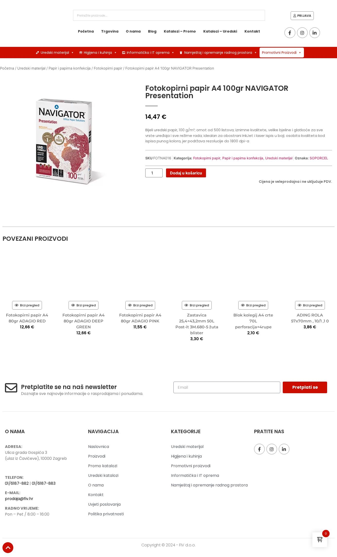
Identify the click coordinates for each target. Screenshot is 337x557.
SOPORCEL (319, 158)
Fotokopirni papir (108, 68)
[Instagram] (302, 32)
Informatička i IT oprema (148, 52)
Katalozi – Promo (180, 31)
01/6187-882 (17, 483)
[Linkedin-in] (314, 32)
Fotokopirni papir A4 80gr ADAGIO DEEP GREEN (83, 321)
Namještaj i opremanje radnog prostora (218, 52)
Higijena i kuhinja (98, 52)
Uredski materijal (55, 52)
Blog (152, 31)
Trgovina (109, 31)
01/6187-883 (44, 483)
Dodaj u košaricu (186, 172)
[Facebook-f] (289, 32)
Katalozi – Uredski (220, 31)
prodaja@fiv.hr (19, 498)
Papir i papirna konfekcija (70, 68)
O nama (133, 31)
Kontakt (252, 31)
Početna (86, 31)
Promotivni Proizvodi (279, 52)
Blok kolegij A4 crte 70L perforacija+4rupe (253, 321)
